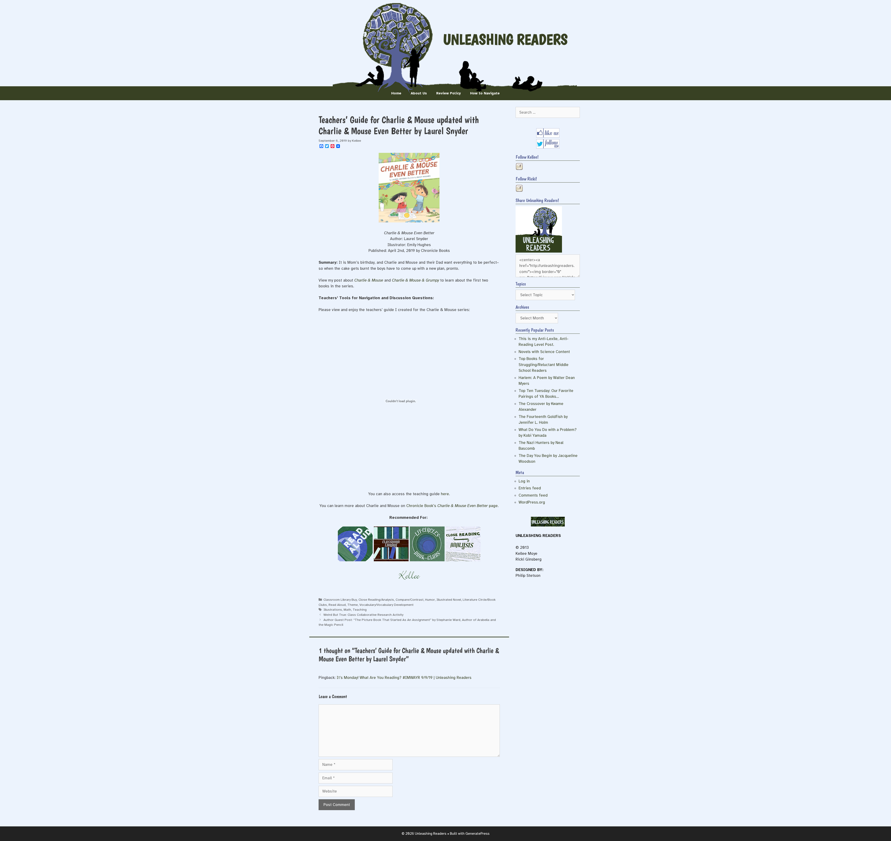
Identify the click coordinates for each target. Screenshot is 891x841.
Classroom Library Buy (340, 599)
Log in (524, 481)
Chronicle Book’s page (452, 505)
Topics (521, 284)
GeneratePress (477, 833)
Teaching (360, 609)
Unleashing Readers (505, 39)
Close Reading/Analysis (376, 599)
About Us (419, 93)
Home (396, 93)
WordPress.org (532, 502)
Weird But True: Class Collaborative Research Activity (363, 615)
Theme (352, 605)
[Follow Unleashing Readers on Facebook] (547, 136)
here (445, 493)
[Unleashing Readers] (539, 251)
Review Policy (448, 93)
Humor (430, 599)
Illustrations (332, 609)
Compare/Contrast (409, 599)
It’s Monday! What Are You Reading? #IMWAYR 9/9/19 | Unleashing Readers (404, 677)
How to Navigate (485, 93)
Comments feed (533, 495)
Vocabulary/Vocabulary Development (386, 605)
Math (347, 609)
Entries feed (530, 488)
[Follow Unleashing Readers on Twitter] (547, 147)
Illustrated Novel (448, 599)
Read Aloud (337, 605)
